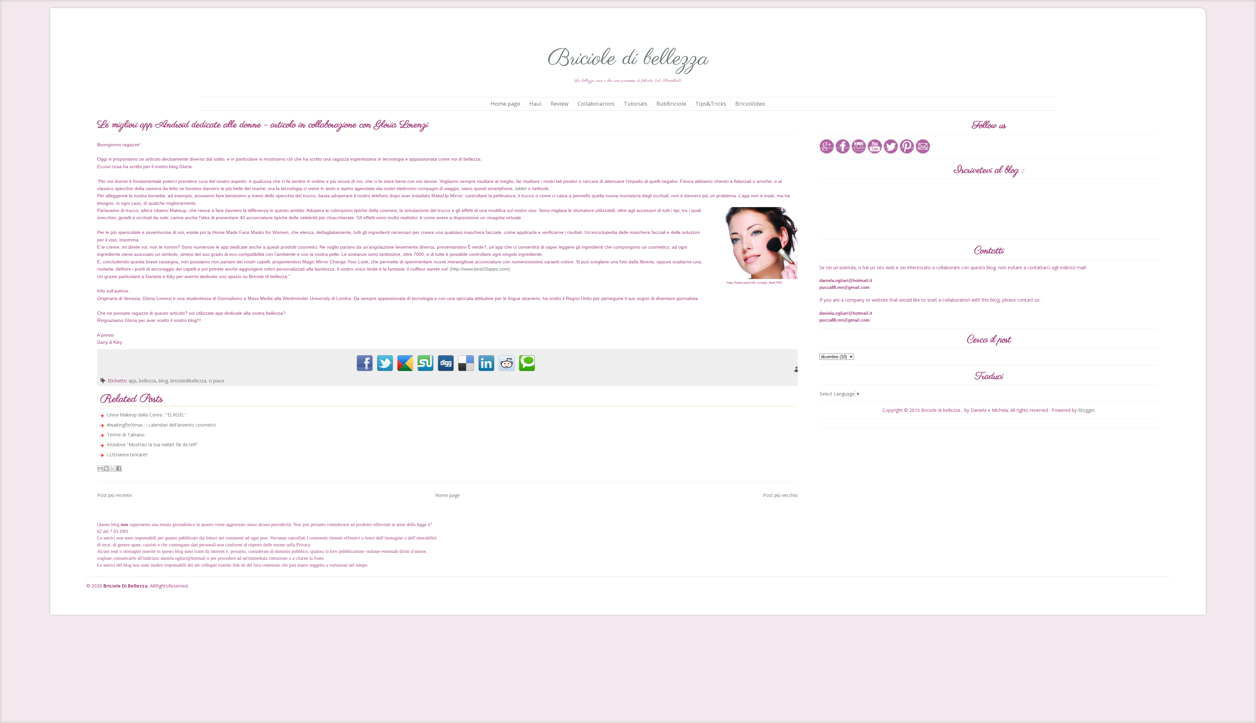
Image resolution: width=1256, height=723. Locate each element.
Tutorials (635, 103)
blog (163, 381)
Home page (505, 103)
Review (559, 103)
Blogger (1086, 410)
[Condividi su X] (112, 468)
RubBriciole (671, 103)
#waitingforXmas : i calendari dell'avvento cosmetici (161, 425)
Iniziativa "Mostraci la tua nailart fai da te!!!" (152, 444)
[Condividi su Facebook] (118, 468)
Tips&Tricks (710, 103)
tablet (521, 188)
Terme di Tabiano (126, 435)
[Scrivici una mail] (923, 146)
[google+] (826, 146)
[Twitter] (890, 146)
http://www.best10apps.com (479, 269)
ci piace (216, 381)
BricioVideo (750, 103)
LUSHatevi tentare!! (127, 454)
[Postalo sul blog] (106, 468)
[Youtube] (874, 146)
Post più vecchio (780, 495)
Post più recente (114, 495)
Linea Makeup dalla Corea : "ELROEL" (146, 415)
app (132, 381)
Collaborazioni (596, 103)
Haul (535, 103)
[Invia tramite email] (100, 468)
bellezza (147, 381)
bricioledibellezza (188, 381)
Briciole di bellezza (628, 58)
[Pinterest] (906, 146)
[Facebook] (842, 146)
